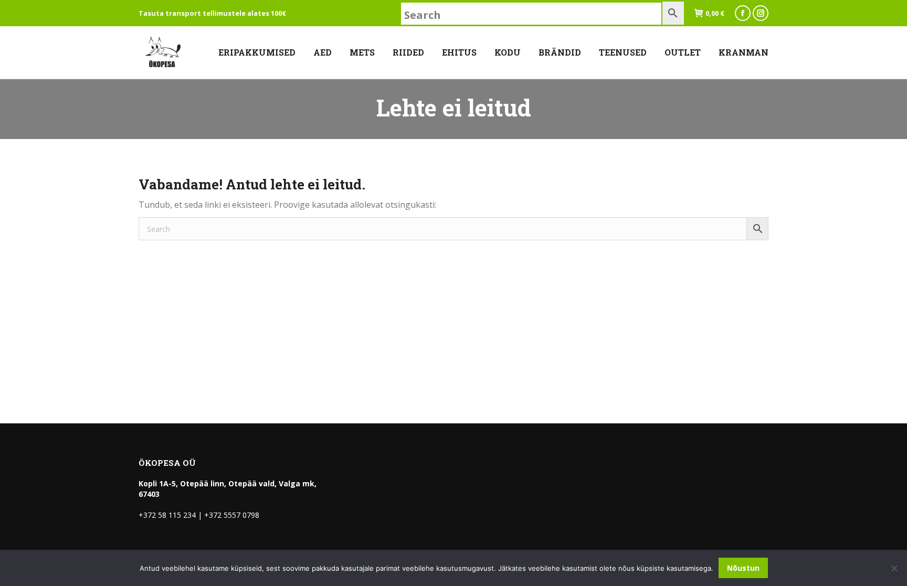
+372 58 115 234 (167, 515)
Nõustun (743, 568)
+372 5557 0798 (231, 515)
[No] (894, 568)
